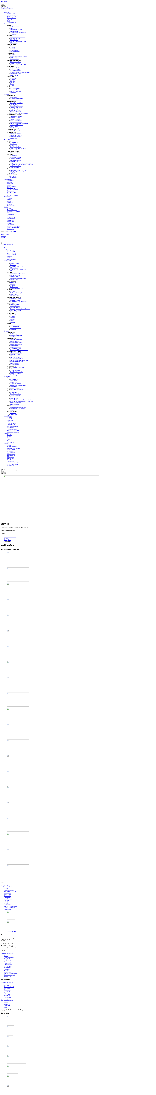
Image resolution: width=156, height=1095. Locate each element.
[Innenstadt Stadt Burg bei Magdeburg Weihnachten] (18, 565)
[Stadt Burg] (10, 1023)
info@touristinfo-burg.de (7, 234)
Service (6, 538)
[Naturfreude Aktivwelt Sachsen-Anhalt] (13, 1093)
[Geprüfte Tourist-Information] (11, 919)
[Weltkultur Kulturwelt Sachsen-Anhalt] (14, 1083)
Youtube (3, 237)
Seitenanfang (4, 1)
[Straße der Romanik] (10, 1043)
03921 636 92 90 (11, 231)
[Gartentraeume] (10, 1033)
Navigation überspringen (7, 8)
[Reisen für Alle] (11, 931)
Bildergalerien (7, 540)
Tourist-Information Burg (10, 537)
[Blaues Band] (10, 1053)
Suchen (3, 6)
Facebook (3, 236)
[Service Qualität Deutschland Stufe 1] (10, 929)
